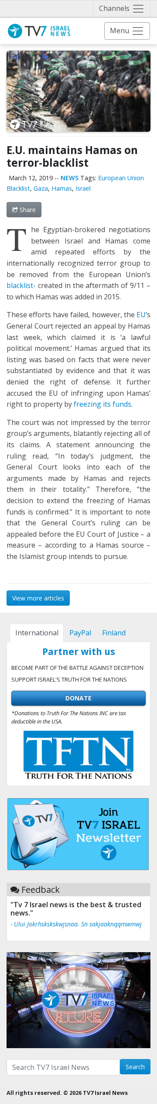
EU (141, 314)
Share (27, 210)
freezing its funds (102, 404)
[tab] (37, 633)
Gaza (41, 188)
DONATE (78, 698)
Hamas (61, 188)
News (69, 178)
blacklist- (21, 285)
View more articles (38, 598)
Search (135, 1067)
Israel (83, 188)
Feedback (40, 889)
